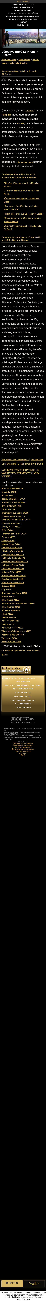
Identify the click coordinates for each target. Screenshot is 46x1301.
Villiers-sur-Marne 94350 (12, 635)
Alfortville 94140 (8, 492)
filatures (20, 123)
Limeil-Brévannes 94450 (12, 569)
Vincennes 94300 (9, 638)
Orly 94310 (6, 589)
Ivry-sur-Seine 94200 (10, 544)
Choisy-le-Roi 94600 (10, 527)
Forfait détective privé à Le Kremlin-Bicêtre (23, 214)
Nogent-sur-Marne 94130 (12, 583)
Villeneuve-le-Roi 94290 (12, 628)
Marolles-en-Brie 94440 (12, 579)
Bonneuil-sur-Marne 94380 (13, 502)
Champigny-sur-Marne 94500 (14, 513)
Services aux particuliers (23, 745)
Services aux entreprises (23, 743)
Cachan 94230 (8, 509)
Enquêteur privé (8, 60)
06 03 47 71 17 (12, 1283)
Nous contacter (23, 708)
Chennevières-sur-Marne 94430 (16, 520)
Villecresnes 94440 (10, 621)
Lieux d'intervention (23, 751)
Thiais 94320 (7, 614)
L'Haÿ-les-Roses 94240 (12, 551)
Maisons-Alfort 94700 (11, 572)
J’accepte (26, 1299)
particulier (29, 111)
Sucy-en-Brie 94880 (10, 610)
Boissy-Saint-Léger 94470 (13, 499)
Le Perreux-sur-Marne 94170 (14, 562)
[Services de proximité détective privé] (16, 670)
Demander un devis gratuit (30, 464)
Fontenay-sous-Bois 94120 (13, 534)
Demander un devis (34, 1284)
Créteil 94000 (7, 530)
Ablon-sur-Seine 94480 (12, 488)
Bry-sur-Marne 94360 (11, 506)
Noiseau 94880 (8, 586)
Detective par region (23, 747)
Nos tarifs (23, 753)
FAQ (23, 755)
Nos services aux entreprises (15, 460)
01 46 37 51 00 (24, 693)
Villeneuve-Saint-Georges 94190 (16, 631)
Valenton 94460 (8, 617)
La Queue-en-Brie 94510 (12, 555)
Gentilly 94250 (7, 541)
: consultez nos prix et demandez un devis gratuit (21, 650)
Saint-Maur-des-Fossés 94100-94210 (18, 603)
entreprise (6, 115)
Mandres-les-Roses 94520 (13, 576)
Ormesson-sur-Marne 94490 (14, 593)
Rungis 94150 (7, 596)
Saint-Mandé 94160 (10, 600)
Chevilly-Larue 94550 (11, 523)
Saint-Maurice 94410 (10, 607)
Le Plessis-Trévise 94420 (12, 565)
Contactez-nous (25, 162)
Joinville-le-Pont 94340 (11, 548)
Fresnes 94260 (8, 537)
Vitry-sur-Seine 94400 (11, 642)
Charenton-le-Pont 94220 (13, 516)
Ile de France (24, 60)
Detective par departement (23, 749)
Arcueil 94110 (7, 495)
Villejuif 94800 (7, 624)
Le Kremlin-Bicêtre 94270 (13, 558)
